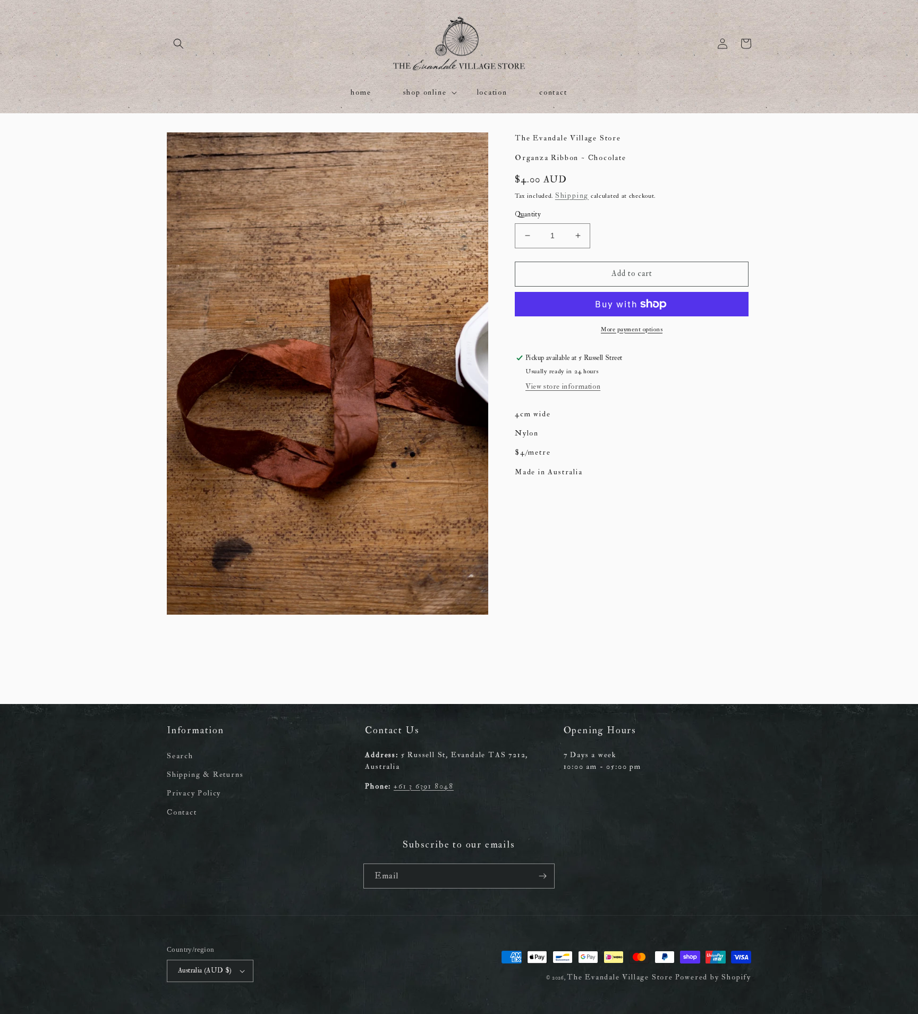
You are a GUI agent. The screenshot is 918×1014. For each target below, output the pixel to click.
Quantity (528, 214)
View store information (562, 386)
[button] (178, 43)
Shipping (572, 195)
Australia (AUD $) (205, 970)
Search (180, 755)
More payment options (631, 329)
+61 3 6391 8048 (424, 786)
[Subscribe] (542, 876)
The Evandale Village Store (620, 977)
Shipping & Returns (205, 774)
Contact (182, 812)
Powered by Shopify (713, 977)
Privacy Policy (194, 793)
